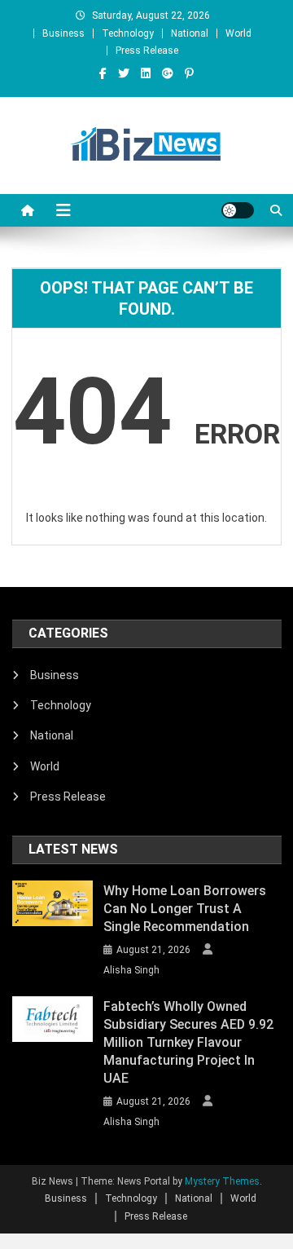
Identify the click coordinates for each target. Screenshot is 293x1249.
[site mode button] (237, 210)
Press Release (147, 50)
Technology (128, 33)
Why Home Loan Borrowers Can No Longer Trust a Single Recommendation (184, 908)
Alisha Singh (131, 970)
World (238, 33)
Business (63, 33)
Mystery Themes (222, 1181)
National (189, 33)
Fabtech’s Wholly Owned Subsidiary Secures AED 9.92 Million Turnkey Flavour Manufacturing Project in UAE (188, 1042)
